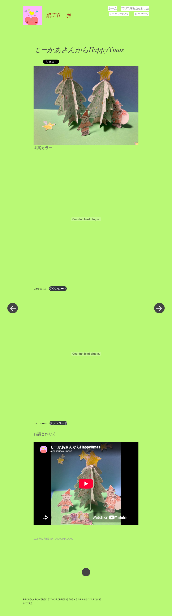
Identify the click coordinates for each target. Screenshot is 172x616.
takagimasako (63, 538)
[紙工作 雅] (34, 15)
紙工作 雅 (58, 15)
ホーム (112, 8)
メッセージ (141, 14)
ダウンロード (58, 288)
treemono (40, 423)
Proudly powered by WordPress (45, 599)
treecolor (40, 288)
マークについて (119, 14)
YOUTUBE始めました (135, 8)
